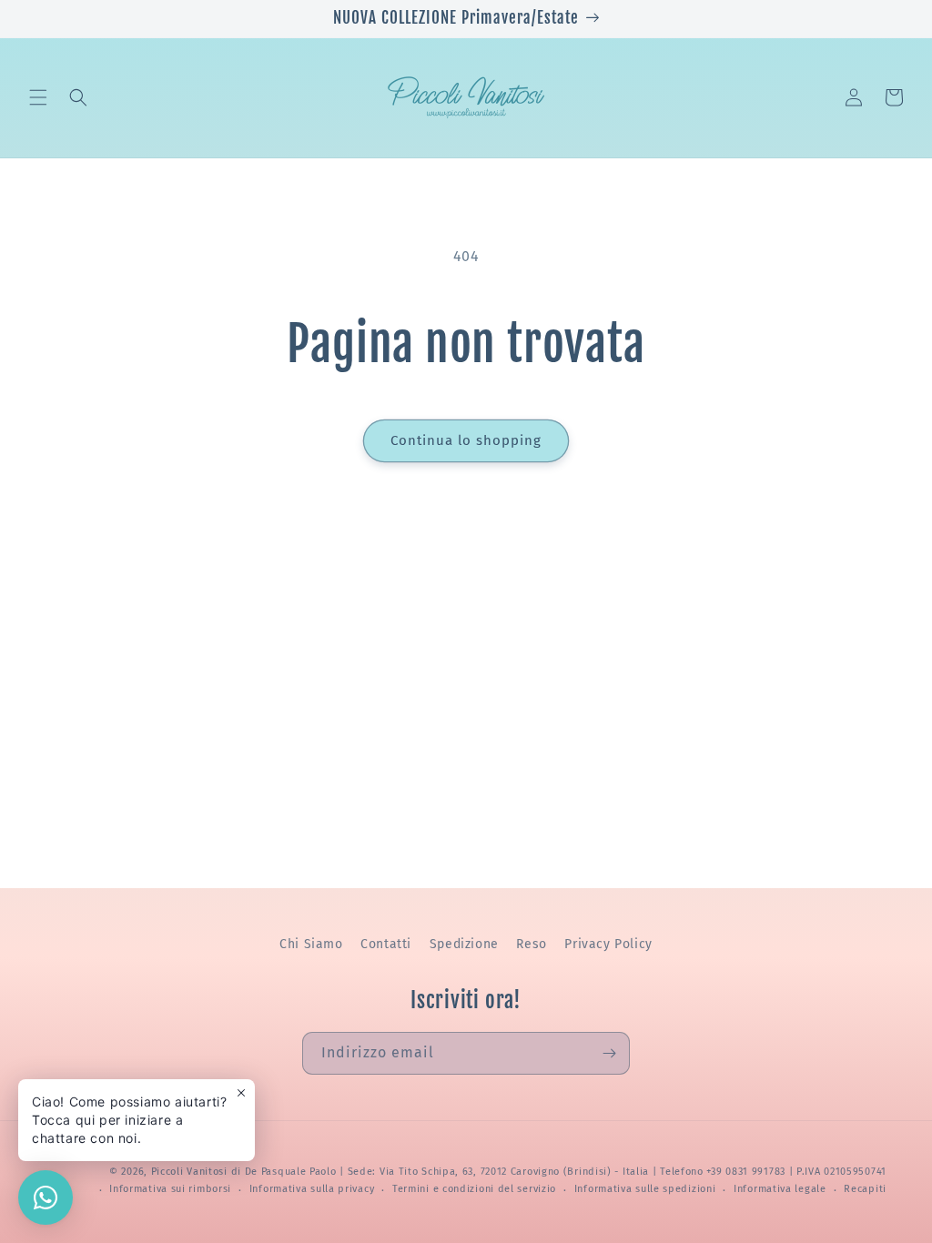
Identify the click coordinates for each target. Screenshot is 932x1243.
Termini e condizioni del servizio (474, 1189)
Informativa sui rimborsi (170, 1189)
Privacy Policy (608, 944)
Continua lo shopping (466, 440)
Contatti (385, 944)
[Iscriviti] (609, 1053)
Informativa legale (780, 1189)
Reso (531, 944)
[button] (38, 97)
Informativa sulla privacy (312, 1189)
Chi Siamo (310, 944)
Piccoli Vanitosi (189, 1171)
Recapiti (865, 1189)
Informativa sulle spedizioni (645, 1189)
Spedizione (464, 944)
